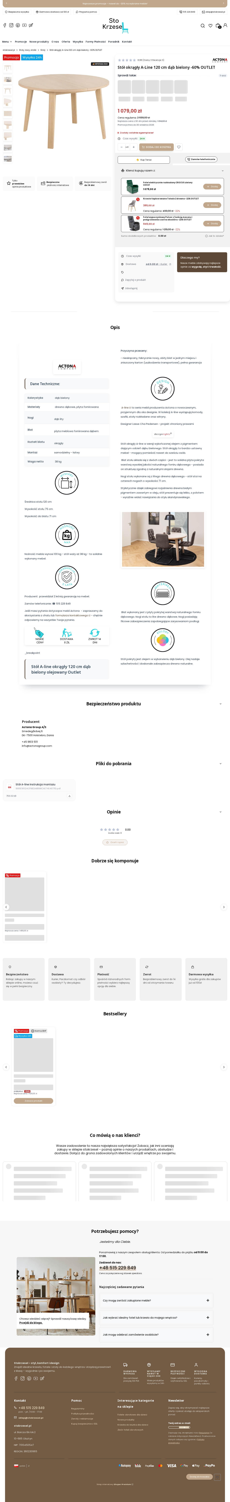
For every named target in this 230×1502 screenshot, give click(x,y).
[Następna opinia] (224, 1174)
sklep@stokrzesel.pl (215, 11)
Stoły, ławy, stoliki (27, 50)
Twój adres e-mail (179, 1423)
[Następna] (224, 3)
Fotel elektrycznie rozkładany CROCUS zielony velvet (167, 183)
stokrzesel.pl (9, 50)
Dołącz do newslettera (184, 1427)
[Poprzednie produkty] (6, 907)
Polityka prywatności (82, 1413)
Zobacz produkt (33, 1100)
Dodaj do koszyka (158, 147)
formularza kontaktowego (71, 615)
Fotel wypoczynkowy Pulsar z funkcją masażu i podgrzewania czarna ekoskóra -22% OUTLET (167, 218)
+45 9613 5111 (30, 742)
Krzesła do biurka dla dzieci (133, 1424)
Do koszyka (24, 937)
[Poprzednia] (6, 3)
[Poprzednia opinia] (6, 1174)
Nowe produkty (126, 1419)
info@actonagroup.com (37, 746)
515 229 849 (189, 11)
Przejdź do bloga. (31, 1322)
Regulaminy (77, 1408)
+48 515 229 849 (117, 1268)
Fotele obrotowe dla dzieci (132, 1414)
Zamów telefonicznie (203, 159)
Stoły (42, 50)
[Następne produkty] (224, 907)
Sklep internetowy (114, 1484)
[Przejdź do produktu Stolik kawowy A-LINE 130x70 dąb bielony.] (24, 910)
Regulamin (204, 1432)
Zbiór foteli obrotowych (130, 1429)
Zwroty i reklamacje (82, 1418)
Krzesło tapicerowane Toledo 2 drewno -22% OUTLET (171, 199)
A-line (125, 407)
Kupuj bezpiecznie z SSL (84, 1423)
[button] (179, 147)
